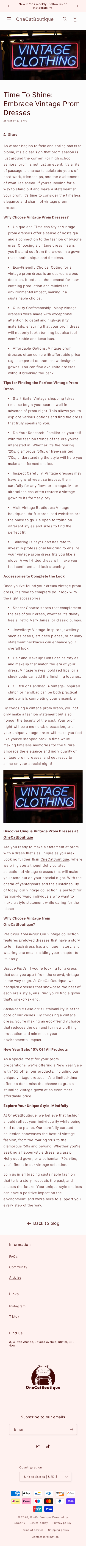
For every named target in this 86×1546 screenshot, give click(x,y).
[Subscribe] (72, 1429)
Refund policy (39, 1522)
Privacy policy (62, 1522)
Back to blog (46, 1223)
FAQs (13, 1256)
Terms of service (32, 1530)
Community (18, 1267)
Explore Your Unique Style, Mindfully (36, 1106)
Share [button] (12, 134)
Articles (15, 1277)
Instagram (17, 1306)
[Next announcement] (77, 6)
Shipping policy (58, 1530)
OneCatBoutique (55, 859)
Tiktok (14, 1316)
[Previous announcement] (8, 6)
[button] (9, 19)
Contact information (45, 1536)
